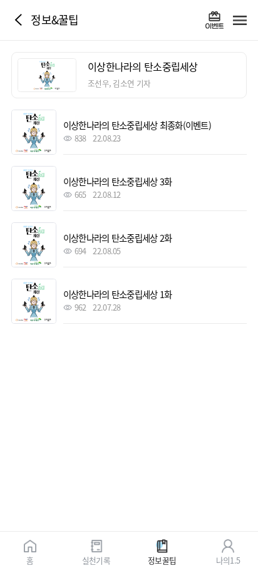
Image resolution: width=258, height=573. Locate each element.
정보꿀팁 (162, 559)
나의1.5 (228, 559)
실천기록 (96, 559)
